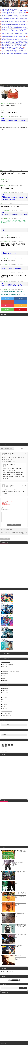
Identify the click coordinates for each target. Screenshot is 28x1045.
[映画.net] (14, 3)
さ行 (9, 744)
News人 (3, 699)
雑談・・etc (16, 86)
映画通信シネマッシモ (6, 662)
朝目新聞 (3, 678)
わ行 (6, 746)
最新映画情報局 (5, 673)
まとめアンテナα (5, 690)
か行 (6, 744)
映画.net (6, 1043)
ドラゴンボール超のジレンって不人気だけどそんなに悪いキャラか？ (20, 862)
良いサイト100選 (5, 706)
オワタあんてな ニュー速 (6, 715)
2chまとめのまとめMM (6, 713)
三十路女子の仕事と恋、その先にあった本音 (8, 9)
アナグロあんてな (5, 692)
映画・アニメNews (10, 86)
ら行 (2, 746)
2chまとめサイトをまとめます (7, 701)
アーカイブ (3, 733)
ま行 (9, 745)
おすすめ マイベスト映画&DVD (7, 664)
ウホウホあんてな (5, 688)
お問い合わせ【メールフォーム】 (8, 971)
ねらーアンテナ (5, 708)
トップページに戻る (5, 538)
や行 (12, 745)
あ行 (2, 744)
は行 (6, 745)
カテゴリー (3, 723)
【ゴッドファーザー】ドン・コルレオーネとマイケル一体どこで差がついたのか (20, 957)
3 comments (23, 86)
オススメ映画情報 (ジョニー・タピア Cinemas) (10, 671)
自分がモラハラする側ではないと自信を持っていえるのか (12, 23)
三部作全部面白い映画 (18, 945)
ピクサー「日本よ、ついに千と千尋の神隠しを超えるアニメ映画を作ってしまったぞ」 (13, 533)
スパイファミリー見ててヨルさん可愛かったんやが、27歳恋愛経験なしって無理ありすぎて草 (20, 925)
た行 (12, 744)
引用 (25, 453)
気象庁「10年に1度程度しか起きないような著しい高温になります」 (14, 21)
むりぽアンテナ (5, 704)
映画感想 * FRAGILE (5, 675)
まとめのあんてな (5, 697)
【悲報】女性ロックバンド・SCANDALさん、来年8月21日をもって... (14, 48)
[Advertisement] (14, 69)
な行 (2, 745)
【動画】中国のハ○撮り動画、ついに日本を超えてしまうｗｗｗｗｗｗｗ (14, 26)
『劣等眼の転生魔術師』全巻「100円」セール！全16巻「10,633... (13, 12)
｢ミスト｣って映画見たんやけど (8, 529)
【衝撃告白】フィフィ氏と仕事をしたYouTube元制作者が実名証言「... (14, 29)
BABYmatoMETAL (5, 680)
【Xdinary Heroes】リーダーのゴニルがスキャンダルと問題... (12, 30)
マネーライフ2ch (5, 666)
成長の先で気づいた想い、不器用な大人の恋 (8, 31)
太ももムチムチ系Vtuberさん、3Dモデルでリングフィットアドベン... (14, 13)
